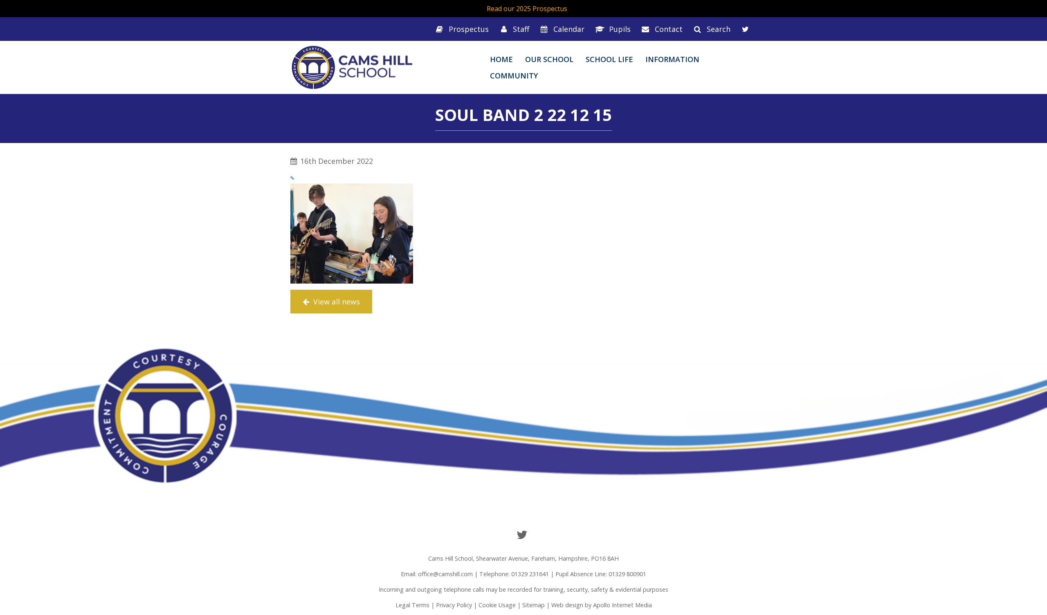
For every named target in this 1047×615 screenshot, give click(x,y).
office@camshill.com (445, 574)
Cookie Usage (497, 605)
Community (514, 76)
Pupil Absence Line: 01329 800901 (600, 574)
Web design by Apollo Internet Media (601, 605)
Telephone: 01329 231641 (514, 574)
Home (501, 59)
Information (672, 59)
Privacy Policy (454, 605)
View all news (335, 301)
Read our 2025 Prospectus (527, 8)
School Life (609, 59)
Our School (549, 59)
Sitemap (533, 605)
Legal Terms (412, 605)
